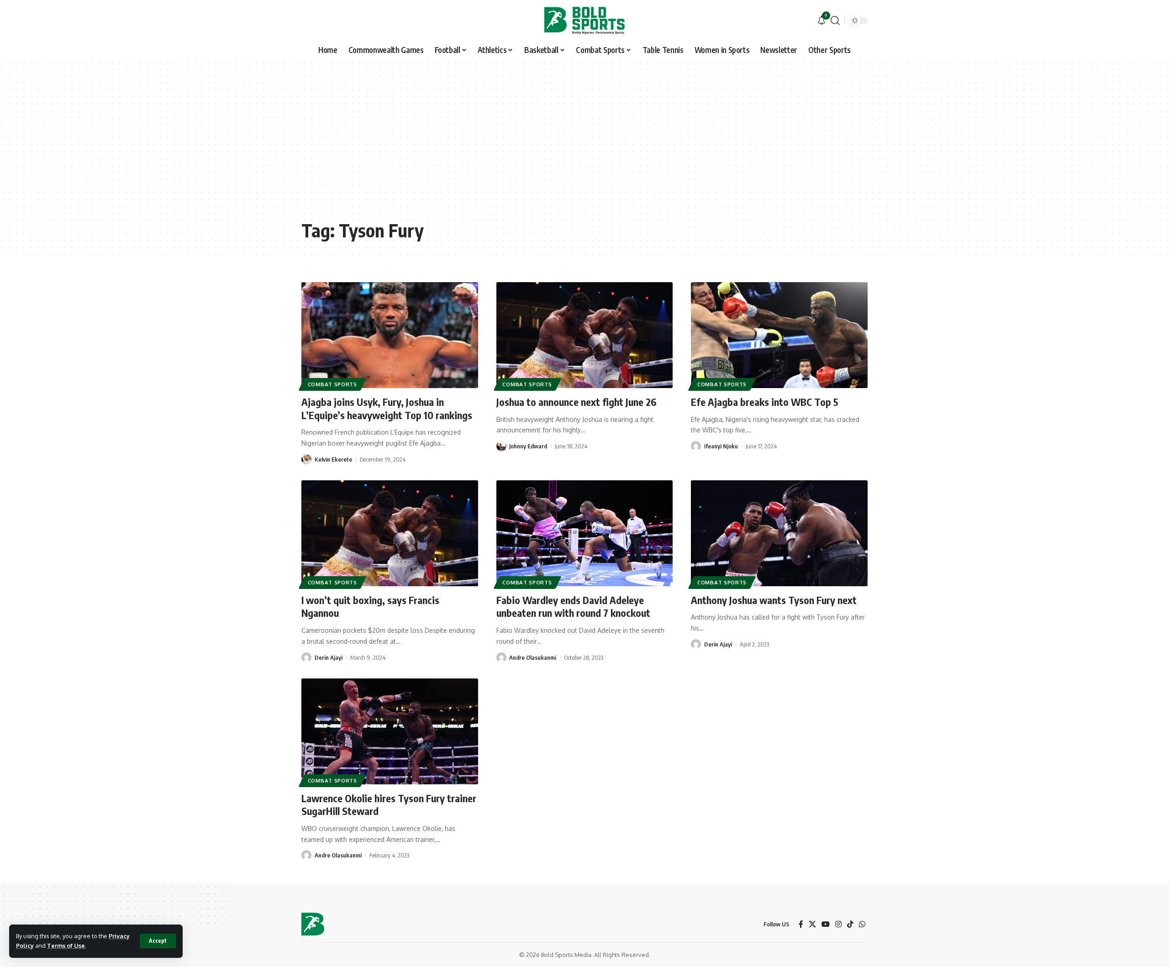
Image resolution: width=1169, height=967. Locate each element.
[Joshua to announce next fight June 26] (584, 335)
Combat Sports (332, 384)
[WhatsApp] (862, 924)
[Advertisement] (584, 146)
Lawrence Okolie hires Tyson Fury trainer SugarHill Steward (388, 805)
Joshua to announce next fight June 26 (576, 401)
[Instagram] (838, 924)
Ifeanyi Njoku (721, 446)
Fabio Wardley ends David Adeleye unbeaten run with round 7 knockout (573, 607)
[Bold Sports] (584, 20)
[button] (158, 941)
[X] (812, 924)
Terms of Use (66, 945)
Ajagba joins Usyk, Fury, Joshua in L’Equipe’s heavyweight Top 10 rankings (386, 408)
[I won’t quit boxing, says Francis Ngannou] (389, 533)
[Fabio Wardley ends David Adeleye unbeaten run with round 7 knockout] (584, 533)
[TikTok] (850, 924)
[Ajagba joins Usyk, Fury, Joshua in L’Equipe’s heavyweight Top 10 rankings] (389, 335)
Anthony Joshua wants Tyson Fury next (774, 600)
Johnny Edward (528, 446)
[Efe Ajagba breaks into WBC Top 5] (779, 335)
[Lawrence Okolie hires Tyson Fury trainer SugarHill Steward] (389, 731)
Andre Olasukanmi (532, 657)
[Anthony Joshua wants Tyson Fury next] (779, 533)
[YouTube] (825, 924)
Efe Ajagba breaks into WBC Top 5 (764, 401)
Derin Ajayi (328, 657)
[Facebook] (801, 924)
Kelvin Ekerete (333, 459)
